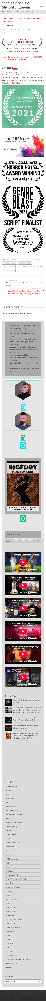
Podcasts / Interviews (13, 927)
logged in (14, 313)
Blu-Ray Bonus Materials (15, 815)
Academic (9, 790)
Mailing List (18, 998)
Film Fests (27, 18)
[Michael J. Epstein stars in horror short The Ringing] (8, 702)
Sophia (8, 939)
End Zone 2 (10, 855)
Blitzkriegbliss (11, 806)
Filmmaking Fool (12, 875)
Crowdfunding (11, 835)
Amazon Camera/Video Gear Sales (22, 347)
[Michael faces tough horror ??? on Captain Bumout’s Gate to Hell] (8, 720)
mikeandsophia (23, 266)
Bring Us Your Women (14, 823)
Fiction (8, 863)
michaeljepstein (24, 263)
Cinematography (11, 827)
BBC (7, 802)
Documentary (10, 851)
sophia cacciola (37, 266)
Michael (37, 18)
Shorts (8, 935)
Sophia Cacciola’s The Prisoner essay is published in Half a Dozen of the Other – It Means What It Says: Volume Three (27, 710)
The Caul (9, 952)
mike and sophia (9, 266)
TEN (7, 947)
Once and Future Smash (14, 919)
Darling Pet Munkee (13, 843)
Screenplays (7, 21)
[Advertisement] (16, 763)
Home (11, 998)
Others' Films (10, 923)
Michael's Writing (13, 535)
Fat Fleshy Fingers (12, 859)
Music (8, 903)
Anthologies (10, 798)
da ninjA (9, 839)
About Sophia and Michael (30, 998)
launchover (37, 259)
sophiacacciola (9, 270)
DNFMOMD (10, 847)
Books (8, 819)
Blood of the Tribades (13, 810)
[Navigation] (41, 5)
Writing (8, 968)
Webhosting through (20, 355)
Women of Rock (11, 964)
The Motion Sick (12, 956)
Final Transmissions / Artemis (16, 879)
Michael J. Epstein (23, 29)
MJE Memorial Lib (12, 899)
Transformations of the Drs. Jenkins (18, 960)
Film (19, 18)
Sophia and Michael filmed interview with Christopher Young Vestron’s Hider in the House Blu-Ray (26, 736)
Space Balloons (11, 943)
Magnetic (9, 891)
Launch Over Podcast (13, 887)
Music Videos (10, 907)
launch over (25, 259)
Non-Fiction (10, 915)
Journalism (9, 883)
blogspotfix (13, 259)
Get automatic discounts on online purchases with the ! (22, 333)
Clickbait (9, 831)
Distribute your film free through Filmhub (24, 325)
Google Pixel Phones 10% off (19, 363)
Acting (8, 794)
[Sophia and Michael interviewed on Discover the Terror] (8, 728)
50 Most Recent (9, 18)
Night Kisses (10, 911)
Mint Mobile (13, 360)
